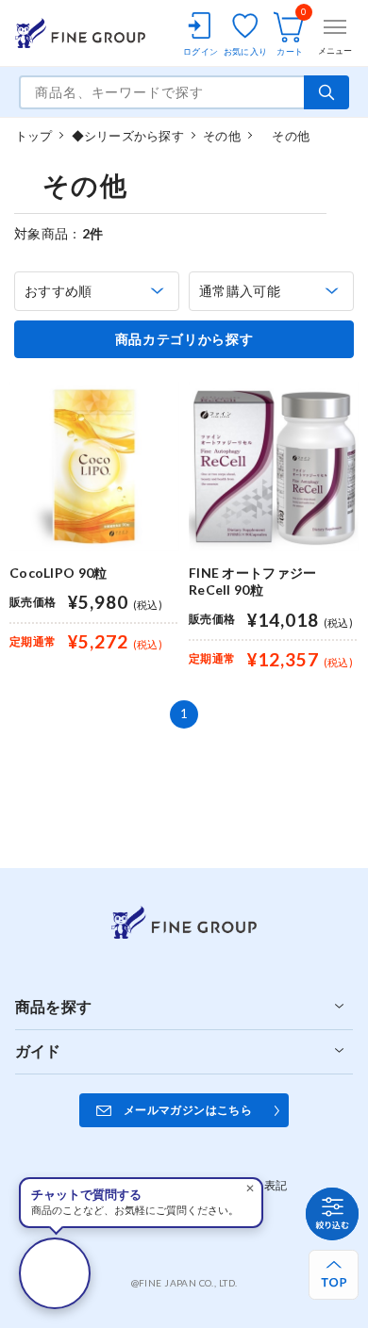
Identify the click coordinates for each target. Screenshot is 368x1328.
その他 (222, 135)
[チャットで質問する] (55, 1273)
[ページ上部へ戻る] (334, 1275)
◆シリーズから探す (128, 135)
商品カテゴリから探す (184, 339)
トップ (34, 135)
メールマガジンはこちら (188, 1110)
